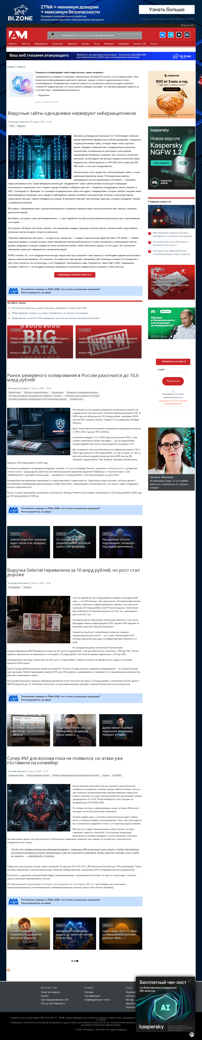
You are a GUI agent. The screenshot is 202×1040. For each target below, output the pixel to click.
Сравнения (124, 44)
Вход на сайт (187, 25)
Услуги (154, 44)
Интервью (109, 44)
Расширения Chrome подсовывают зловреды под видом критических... (119, 543)
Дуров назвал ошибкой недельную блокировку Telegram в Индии (117, 731)
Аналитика (57, 44)
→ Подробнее (42, 95)
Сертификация (92, 995)
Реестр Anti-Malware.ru (53, 1003)
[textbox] (174, 361)
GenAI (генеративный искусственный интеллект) (76, 775)
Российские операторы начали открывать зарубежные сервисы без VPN (49, 308)
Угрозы (45, 995)
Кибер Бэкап (15, 392)
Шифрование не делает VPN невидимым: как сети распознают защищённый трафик (56, 318)
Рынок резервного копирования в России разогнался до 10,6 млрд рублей (73, 378)
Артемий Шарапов (17, 771)
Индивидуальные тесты (97, 999)
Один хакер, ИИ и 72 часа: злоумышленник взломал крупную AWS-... (119, 934)
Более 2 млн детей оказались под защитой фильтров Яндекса (25, 934)
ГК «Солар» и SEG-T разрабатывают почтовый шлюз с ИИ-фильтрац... (73, 543)
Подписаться (173, 381)
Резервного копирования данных (82, 392)
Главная (11, 66)
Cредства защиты (50, 992)
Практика (72, 44)
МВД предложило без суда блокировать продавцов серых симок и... (74, 731)
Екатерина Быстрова (18, 388)
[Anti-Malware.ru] (18, 35)
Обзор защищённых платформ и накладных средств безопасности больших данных (39, 340)
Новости (13, 44)
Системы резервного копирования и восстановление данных (38, 399)
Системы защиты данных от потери (82, 396)
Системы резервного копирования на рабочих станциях (35, 396)
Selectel (27, 587)
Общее (106, 775)
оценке (72, 468)
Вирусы (21, 126)
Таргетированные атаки (38, 775)
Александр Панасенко (18, 122)
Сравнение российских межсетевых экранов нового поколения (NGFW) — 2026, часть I (108, 340)
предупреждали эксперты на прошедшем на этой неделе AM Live (60, 884)
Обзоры (85, 44)
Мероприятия (41, 44)
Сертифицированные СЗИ (54, 999)
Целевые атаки (16, 775)
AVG (12, 126)
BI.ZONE (117, 775)
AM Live (26, 44)
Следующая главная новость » (74, 275)
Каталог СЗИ (140, 44)
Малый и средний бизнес (36, 392)
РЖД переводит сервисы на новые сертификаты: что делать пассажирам (50, 313)
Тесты (96, 44)
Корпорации (57, 392)
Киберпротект (76, 399)
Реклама (89, 992)
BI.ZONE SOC (79, 866)
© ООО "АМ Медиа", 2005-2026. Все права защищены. (101, 1030)
